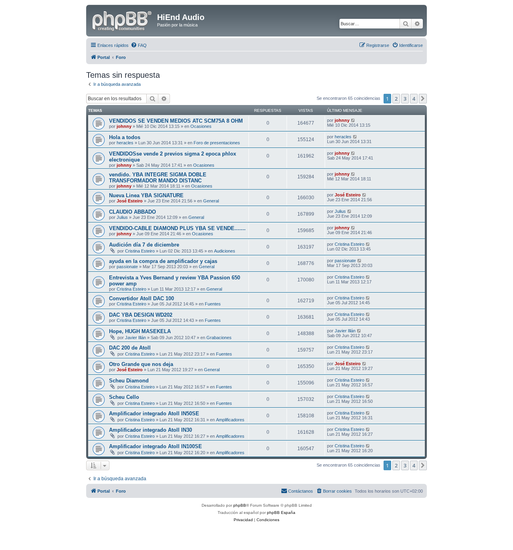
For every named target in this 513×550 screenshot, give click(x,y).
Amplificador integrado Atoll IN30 (150, 430)
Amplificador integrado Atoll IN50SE (154, 413)
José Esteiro (130, 200)
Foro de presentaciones (217, 142)
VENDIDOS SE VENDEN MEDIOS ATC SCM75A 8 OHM (176, 121)
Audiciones (224, 251)
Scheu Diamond (129, 381)
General (211, 200)
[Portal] (122, 19)
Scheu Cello (124, 397)
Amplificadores (230, 419)
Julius (122, 217)
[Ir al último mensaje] (353, 120)
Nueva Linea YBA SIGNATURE (146, 195)
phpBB (239, 505)
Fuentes (213, 303)
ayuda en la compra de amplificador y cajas (163, 261)
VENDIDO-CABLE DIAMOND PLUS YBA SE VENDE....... (177, 228)
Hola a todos (124, 137)
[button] (423, 98)
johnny (124, 126)
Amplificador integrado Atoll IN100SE (155, 446)
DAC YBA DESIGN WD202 (140, 315)
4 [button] (413, 98)
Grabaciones (219, 337)
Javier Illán (135, 337)
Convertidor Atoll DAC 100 (141, 298)
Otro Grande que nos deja (141, 364)
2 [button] (396, 98)
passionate (127, 266)
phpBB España (281, 512)
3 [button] (405, 98)
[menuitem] (139, 45)
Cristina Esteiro (140, 251)
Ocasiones (201, 126)
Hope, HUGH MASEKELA (140, 331)
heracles (125, 142)
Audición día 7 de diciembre (144, 245)
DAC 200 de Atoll (130, 348)
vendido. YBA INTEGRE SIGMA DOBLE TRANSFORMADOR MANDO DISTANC (157, 178)
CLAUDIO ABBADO (132, 212)
